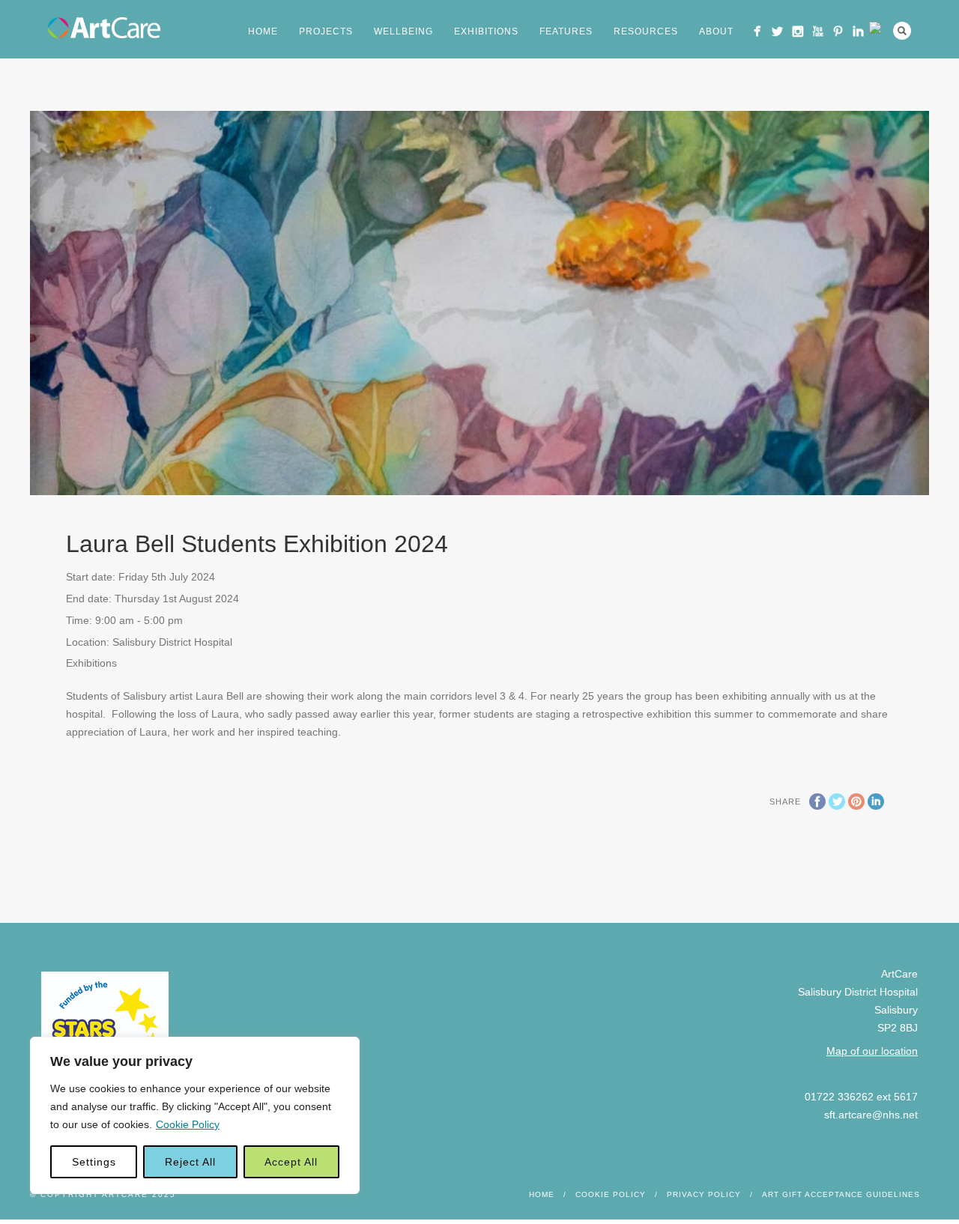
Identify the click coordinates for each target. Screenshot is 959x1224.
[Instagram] (797, 31)
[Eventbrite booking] (878, 28)
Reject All (190, 1162)
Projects (326, 31)
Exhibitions (486, 31)
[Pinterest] (838, 31)
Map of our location (872, 1051)
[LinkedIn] (858, 31)
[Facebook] (757, 31)
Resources (646, 31)
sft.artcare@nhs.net (871, 1115)
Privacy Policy (704, 1194)
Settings (94, 1162)
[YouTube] (817, 31)
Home (263, 31)
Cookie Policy (188, 1124)
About (716, 31)
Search (902, 31)
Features (566, 31)
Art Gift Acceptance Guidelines (841, 1194)
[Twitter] (777, 31)
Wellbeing (403, 31)
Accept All (291, 1162)
